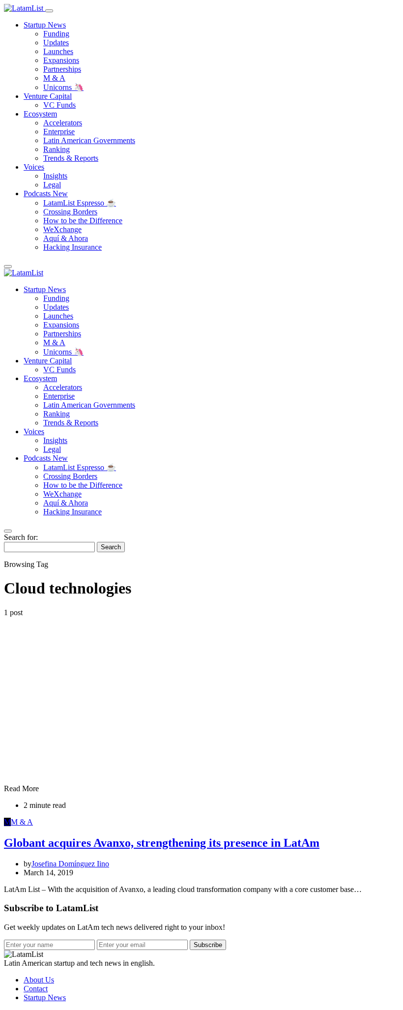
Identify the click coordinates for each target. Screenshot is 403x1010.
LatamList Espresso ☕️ (79, 203)
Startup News (45, 25)
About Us (39, 980)
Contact (36, 988)
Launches (58, 51)
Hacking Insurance (72, 247)
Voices (34, 167)
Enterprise (59, 131)
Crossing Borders (70, 212)
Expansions (61, 60)
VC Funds (59, 105)
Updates (56, 42)
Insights (55, 176)
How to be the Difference (82, 220)
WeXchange (62, 229)
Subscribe (208, 945)
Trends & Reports (70, 158)
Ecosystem (40, 114)
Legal (52, 184)
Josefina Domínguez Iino (70, 864)
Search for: (21, 537)
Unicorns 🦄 (63, 87)
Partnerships (62, 69)
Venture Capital (48, 96)
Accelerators (62, 123)
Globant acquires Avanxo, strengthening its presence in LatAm (161, 842)
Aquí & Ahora (65, 238)
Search (111, 547)
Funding (56, 34)
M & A (54, 78)
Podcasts (46, 193)
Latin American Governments (89, 140)
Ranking (56, 149)
